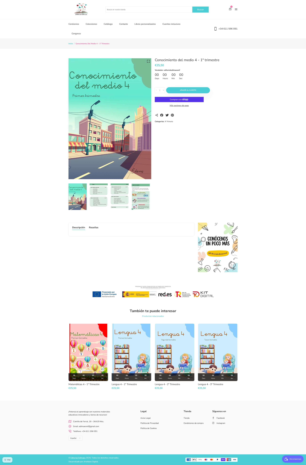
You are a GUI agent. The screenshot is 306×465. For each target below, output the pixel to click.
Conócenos (73, 24)
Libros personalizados (145, 24)
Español (73, 438)
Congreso (76, 33)
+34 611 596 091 (228, 28)
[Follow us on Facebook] (162, 116)
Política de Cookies (148, 428)
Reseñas (93, 227)
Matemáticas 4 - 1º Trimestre (84, 384)
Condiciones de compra (193, 423)
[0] (230, 9)
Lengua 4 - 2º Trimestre (167, 384)
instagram (221, 423)
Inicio (70, 43)
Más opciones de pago (179, 105)
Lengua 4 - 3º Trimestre (210, 384)
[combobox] (157, 10)
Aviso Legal (145, 418)
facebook (221, 418)
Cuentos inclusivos (171, 24)
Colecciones (91, 24)
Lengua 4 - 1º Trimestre (124, 384)
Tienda (186, 418)
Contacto (123, 24)
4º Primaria (169, 121)
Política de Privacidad (149, 423)
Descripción (78, 227)
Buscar (200, 9)
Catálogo (108, 24)
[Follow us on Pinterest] (173, 116)
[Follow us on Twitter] (167, 116)
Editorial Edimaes (78, 458)
